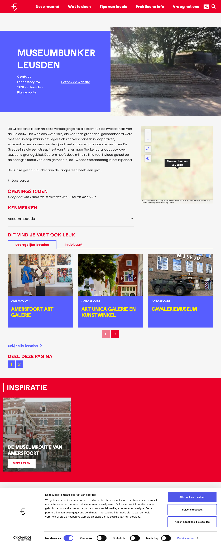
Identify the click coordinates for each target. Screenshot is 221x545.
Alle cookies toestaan (192, 497)
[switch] (102, 538)
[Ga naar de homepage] (15, 7)
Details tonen (185, 538)
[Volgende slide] (115, 334)
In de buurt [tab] (74, 244)
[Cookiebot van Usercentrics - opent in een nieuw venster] (22, 538)
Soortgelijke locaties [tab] (32, 244)
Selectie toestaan (192, 509)
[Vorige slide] (106, 334)
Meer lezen (21, 464)
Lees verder (21, 180)
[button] (177, 165)
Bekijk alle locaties (23, 345)
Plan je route (26, 92)
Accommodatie (21, 218)
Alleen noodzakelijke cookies (192, 521)
